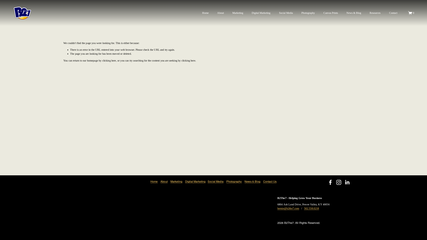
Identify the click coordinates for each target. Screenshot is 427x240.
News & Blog (353, 13)
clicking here (109, 60)
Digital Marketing (195, 181)
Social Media (216, 181)
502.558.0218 (311, 208)
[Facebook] (330, 182)
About (164, 181)
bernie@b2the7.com (288, 208)
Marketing (176, 181)
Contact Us (270, 181)
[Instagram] (338, 182)
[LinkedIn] (347, 182)
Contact (393, 13)
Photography (234, 181)
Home (205, 13)
